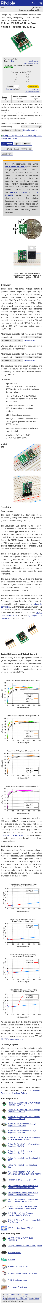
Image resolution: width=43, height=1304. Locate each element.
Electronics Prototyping (17, 1287)
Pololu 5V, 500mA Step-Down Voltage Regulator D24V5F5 (24, 1111)
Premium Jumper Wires (18, 1266)
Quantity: (10, 86)
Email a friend (16, 1294)
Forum (10, 1297)
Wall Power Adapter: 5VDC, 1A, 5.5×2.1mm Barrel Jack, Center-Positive (24, 1173)
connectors (5, 607)
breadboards (36, 604)
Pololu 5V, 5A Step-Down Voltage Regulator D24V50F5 (22, 1125)
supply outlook (34, 61)
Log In (34, 3)
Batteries (11, 1260)
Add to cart (33, 87)
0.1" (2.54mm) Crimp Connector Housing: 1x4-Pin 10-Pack (21, 1214)
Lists (4, 1299)
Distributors (11, 1299)
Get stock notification (31, 63)
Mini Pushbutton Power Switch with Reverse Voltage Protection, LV (23, 1194)
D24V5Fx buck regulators (12, 835)
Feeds (26, 1294)
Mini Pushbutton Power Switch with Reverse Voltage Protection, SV (23, 1187)
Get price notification (32, 92)
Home (5, 1297)
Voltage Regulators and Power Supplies (18, 15)
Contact (36, 1299)
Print (6, 1294)
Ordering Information (32, 1297)
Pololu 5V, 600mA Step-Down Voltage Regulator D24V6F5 (24, 1118)
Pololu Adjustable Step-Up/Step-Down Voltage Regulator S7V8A (24, 1138)
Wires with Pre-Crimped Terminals (22, 1273)
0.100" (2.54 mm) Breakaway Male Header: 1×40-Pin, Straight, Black (22, 1207)
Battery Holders (14, 1253)
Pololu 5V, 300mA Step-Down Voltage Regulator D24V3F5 (24, 1104)
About (31, 1299)
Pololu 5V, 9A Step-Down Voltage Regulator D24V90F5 (22, 1131)
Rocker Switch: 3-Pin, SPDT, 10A (22, 1180)
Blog (15, 1297)
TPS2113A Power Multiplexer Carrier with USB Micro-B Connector (23, 1200)
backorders (10, 89)
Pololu (11, 61)
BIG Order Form (21, 1299)
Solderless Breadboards (18, 1280)
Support (21, 1297)
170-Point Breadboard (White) (20, 1228)
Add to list (35, 89)
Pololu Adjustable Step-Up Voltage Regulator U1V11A (22, 1152)
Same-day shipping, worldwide (30, 10)
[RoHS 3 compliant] (8, 68)
